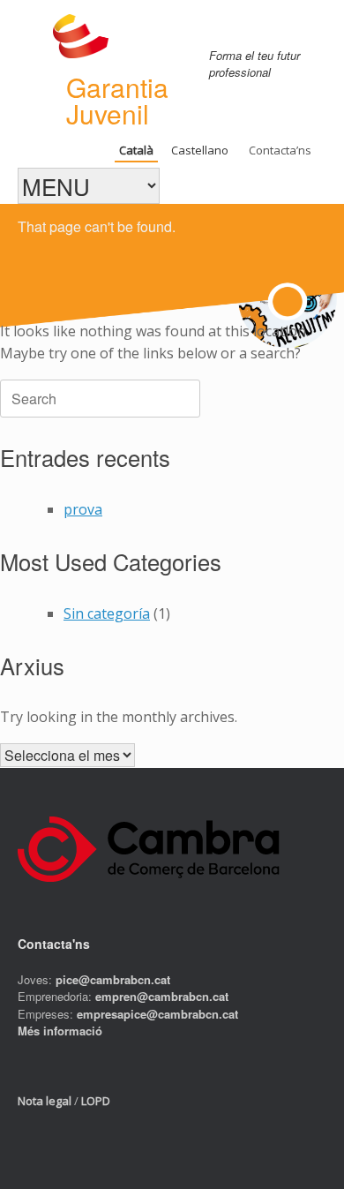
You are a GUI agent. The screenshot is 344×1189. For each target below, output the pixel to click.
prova (83, 509)
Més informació (60, 1030)
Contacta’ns (280, 150)
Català (136, 150)
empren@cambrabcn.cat (161, 996)
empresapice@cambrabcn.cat (157, 1013)
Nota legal (44, 1101)
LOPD (95, 1101)
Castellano (199, 150)
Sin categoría (107, 613)
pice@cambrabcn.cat (113, 979)
